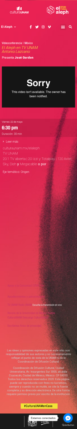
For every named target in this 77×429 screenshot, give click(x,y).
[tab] (38, 141)
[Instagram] (43, 27)
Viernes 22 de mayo (12, 121)
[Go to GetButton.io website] (68, 425)
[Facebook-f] (30, 27)
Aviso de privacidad (30, 325)
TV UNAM (12, 305)
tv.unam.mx (56, 164)
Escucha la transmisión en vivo (47, 304)
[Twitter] (37, 27)
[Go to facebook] (68, 418)
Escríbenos (13, 325)
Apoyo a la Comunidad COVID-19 (25, 285)
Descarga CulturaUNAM (35, 317)
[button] (63, 27)
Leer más (12, 141)
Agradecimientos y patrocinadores (26, 296)
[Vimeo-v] (49, 27)
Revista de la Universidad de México (27, 313)
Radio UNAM (25, 305)
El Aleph (6, 27)
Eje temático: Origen (16, 172)
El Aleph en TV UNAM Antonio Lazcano (20, 49)
